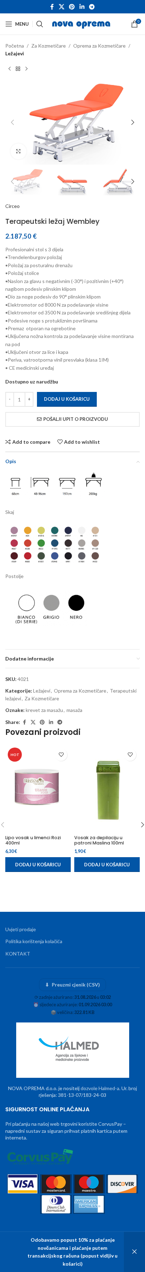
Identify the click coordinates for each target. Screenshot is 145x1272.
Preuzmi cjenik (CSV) (72, 985)
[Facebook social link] (52, 6)
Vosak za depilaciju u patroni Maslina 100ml (99, 840)
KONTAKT (17, 954)
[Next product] (26, 69)
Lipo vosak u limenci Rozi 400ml (33, 840)
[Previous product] (9, 69)
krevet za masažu (44, 710)
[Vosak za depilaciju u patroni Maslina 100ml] (107, 788)
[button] (12, 122)
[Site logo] (81, 23)
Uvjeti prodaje (20, 929)
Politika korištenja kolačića (33, 941)
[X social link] (61, 6)
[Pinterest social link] (72, 6)
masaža (74, 710)
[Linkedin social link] (82, 6)
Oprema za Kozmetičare (99, 46)
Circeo (12, 206)
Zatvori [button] (134, 1252)
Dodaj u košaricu (67, 399)
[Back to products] (18, 69)
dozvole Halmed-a (100, 1088)
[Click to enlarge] (18, 151)
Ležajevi (14, 53)
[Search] (40, 24)
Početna (14, 46)
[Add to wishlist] (61, 755)
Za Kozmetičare (48, 46)
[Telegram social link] (92, 6)
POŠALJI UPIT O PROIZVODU (75, 419)
